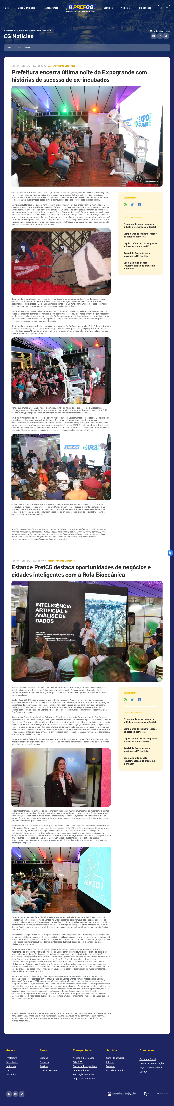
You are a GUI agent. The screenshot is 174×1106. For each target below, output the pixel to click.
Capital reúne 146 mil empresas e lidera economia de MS (140, 245)
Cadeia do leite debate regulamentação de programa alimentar (139, 266)
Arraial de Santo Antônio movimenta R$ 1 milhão (137, 255)
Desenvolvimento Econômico (61, 66)
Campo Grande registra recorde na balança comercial (140, 235)
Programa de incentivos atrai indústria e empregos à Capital (140, 226)
